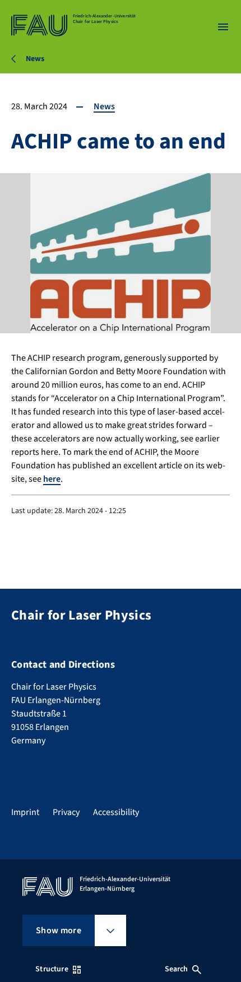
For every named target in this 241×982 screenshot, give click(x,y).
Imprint (25, 812)
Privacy (66, 812)
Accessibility (116, 812)
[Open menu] (223, 27)
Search (176, 969)
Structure (51, 969)
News (104, 106)
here (52, 479)
